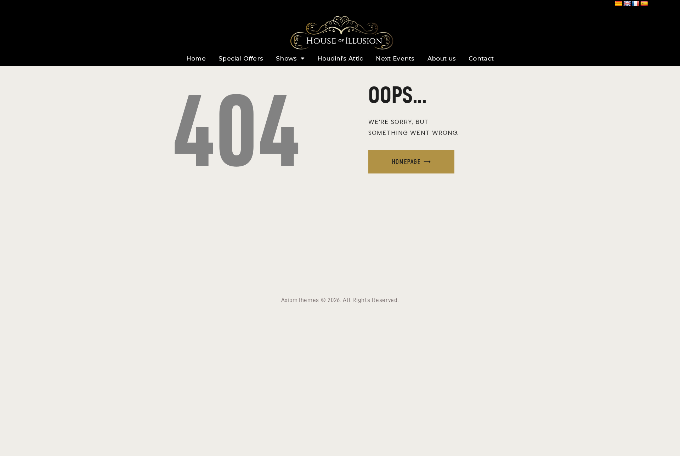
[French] (636, 3)
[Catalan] (619, 3)
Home (196, 58)
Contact (481, 58)
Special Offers (241, 58)
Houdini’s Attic (340, 58)
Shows (286, 58)
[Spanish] (644, 3)
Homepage (406, 161)
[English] (627, 3)
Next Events (395, 58)
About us (441, 58)
